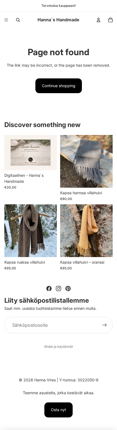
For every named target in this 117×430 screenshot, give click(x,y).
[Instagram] (58, 288)
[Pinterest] (68, 288)
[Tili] (98, 20)
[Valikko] (6, 20)
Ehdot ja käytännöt (58, 346)
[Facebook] (49, 288)
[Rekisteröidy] (104, 325)
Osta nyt (58, 409)
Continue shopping (58, 85)
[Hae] (18, 20)
